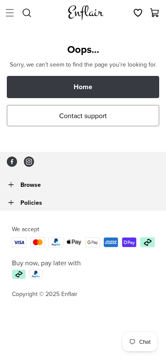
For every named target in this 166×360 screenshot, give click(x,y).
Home (83, 87)
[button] (10, 13)
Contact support (83, 115)
